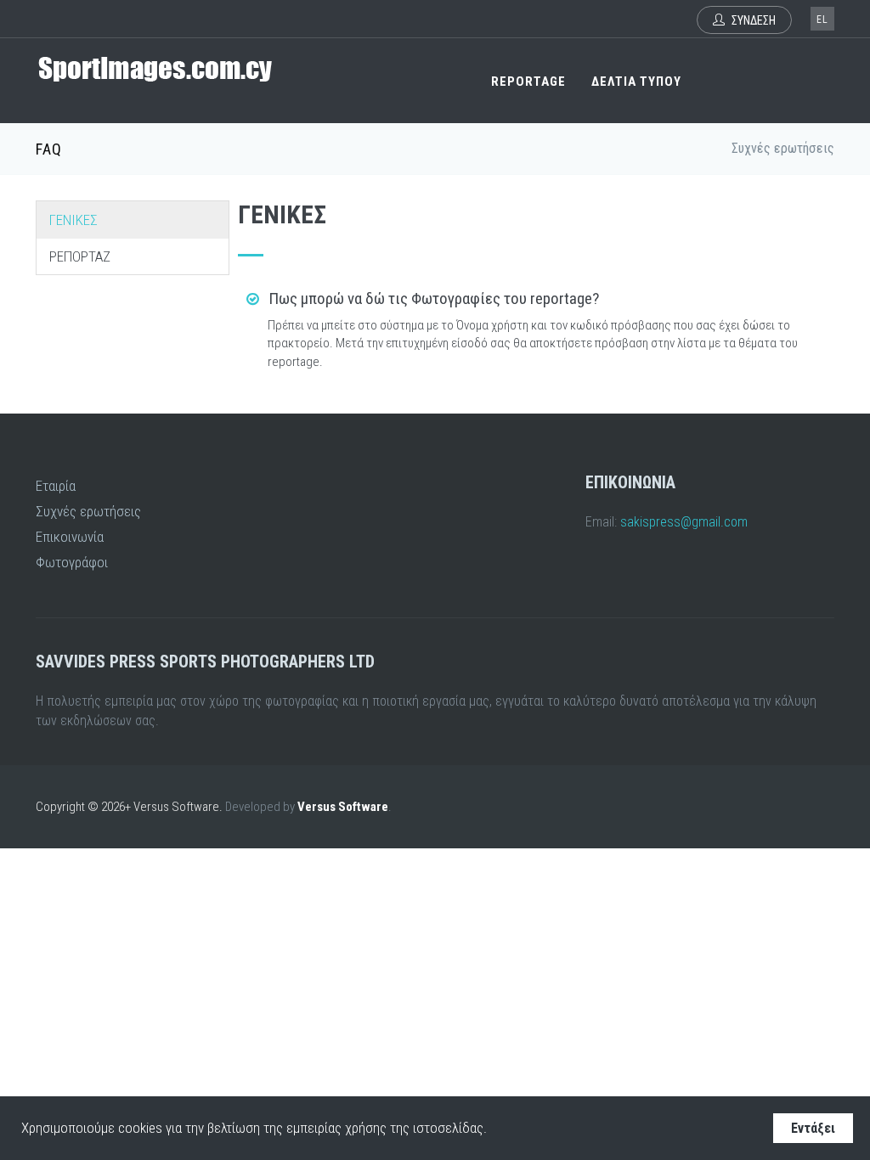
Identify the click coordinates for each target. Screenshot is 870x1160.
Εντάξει (813, 1128)
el (822, 19)
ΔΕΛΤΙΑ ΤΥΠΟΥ (636, 81)
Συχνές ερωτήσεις (88, 511)
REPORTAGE (528, 81)
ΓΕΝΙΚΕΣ (73, 219)
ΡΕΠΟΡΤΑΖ (79, 256)
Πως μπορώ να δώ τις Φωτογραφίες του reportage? (432, 298)
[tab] (536, 299)
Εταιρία (56, 485)
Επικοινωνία (70, 536)
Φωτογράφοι (72, 562)
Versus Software (342, 806)
